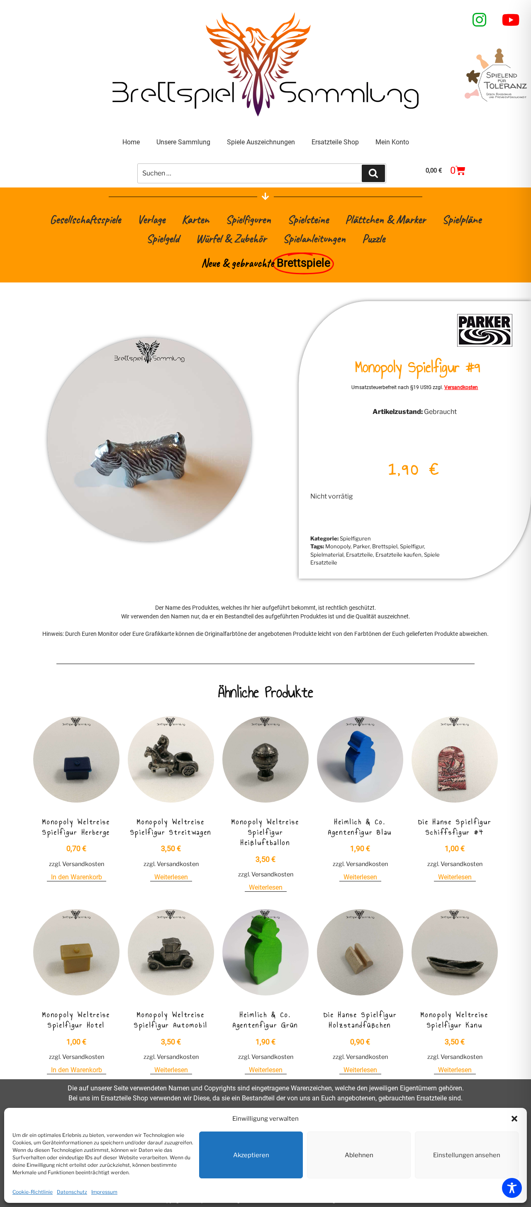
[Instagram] (479, 20)
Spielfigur (412, 546)
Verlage (151, 219)
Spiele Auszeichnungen (261, 142)
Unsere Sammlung (183, 142)
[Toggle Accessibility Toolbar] (512, 1188)
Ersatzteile (359, 554)
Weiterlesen (171, 877)
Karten (195, 219)
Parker (361, 546)
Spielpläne (461, 219)
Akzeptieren (251, 1155)
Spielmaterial (326, 554)
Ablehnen (359, 1155)
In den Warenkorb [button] (76, 877)
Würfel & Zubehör (231, 238)
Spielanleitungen (314, 238)
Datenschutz (72, 1192)
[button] (514, 1119)
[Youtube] (511, 20)
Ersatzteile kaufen (398, 554)
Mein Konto (392, 142)
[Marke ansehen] (485, 346)
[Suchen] (373, 173)
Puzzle (373, 238)
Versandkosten (461, 387)
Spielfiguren (248, 219)
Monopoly (338, 546)
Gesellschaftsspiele (85, 219)
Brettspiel (384, 546)
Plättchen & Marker (385, 219)
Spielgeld (162, 238)
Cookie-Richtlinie (32, 1192)
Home (131, 142)
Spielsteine (308, 219)
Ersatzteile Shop (335, 142)
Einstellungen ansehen (466, 1155)
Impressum (104, 1192)
